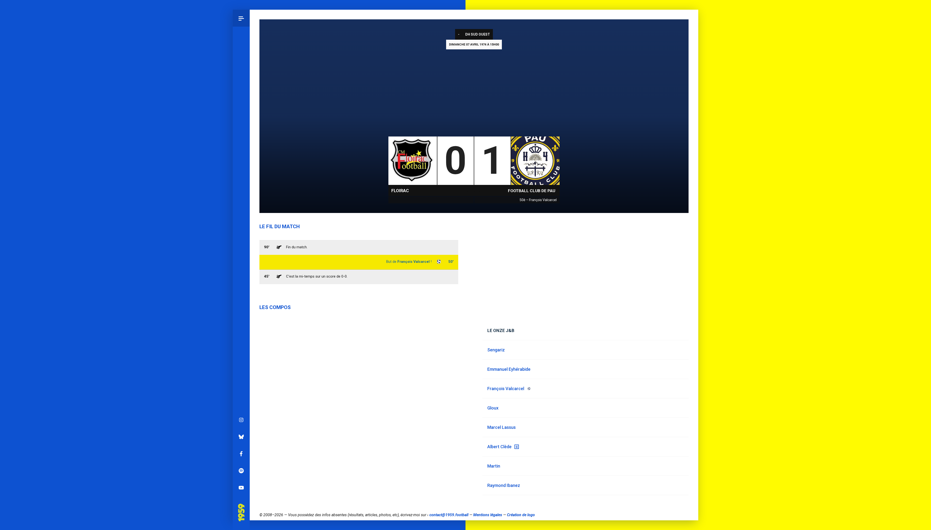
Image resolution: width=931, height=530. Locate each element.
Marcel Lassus (501, 427)
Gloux (492, 407)
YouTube (241, 487)
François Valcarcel (413, 261)
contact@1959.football (448, 515)
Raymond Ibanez (503, 485)
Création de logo (521, 515)
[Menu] (241, 18)
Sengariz (496, 349)
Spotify (241, 470)
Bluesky (241, 436)
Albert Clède (499, 446)
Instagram (241, 419)
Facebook (241, 453)
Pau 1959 (241, 505)
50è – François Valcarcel (538, 200)
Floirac (400, 190)
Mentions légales (487, 515)
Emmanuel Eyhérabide (508, 369)
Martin (493, 466)
